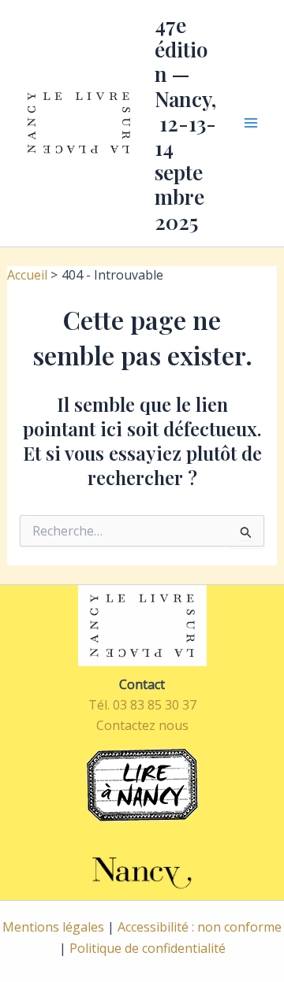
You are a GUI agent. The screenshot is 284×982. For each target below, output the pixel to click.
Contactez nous (142, 725)
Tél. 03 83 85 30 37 (142, 704)
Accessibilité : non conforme (200, 927)
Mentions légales (53, 927)
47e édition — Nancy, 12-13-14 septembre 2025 (185, 123)
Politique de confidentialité (147, 948)
